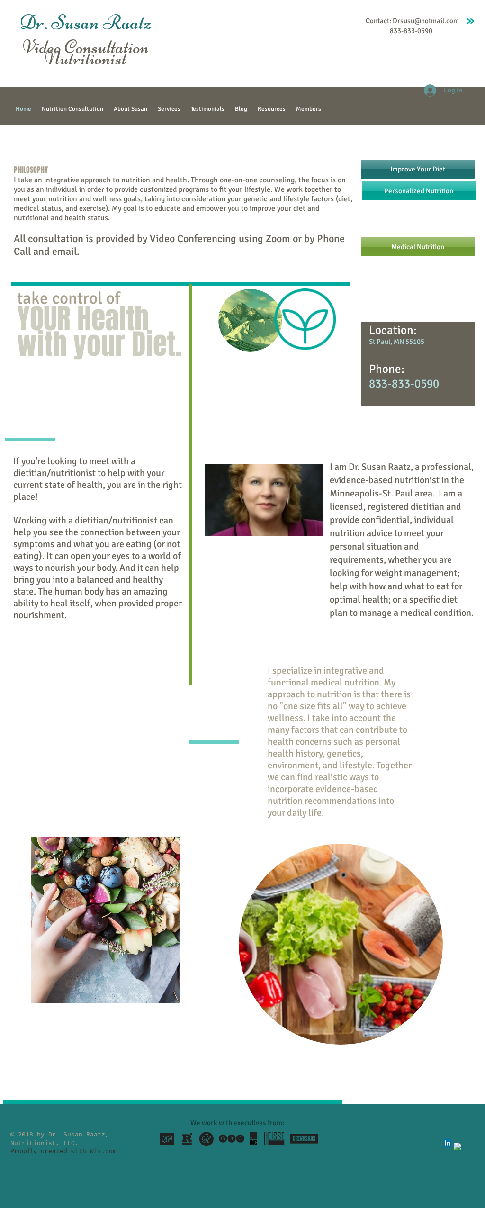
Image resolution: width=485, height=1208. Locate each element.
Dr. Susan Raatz (86, 22)
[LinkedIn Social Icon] (447, 1143)
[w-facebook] (457, 1146)
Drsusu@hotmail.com (426, 21)
